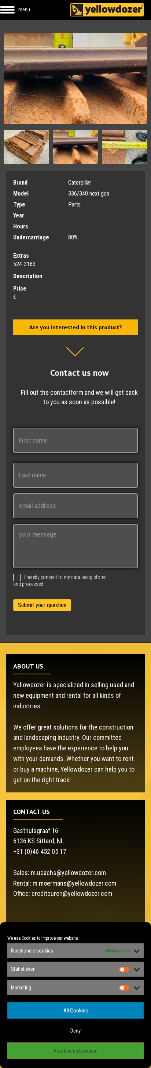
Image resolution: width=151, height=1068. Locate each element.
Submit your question (42, 605)
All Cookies (75, 1010)
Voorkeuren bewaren (75, 1051)
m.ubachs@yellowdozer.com (68, 872)
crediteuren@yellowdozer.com (72, 893)
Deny (75, 1030)
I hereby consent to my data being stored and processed (60, 580)
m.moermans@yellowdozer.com (74, 883)
